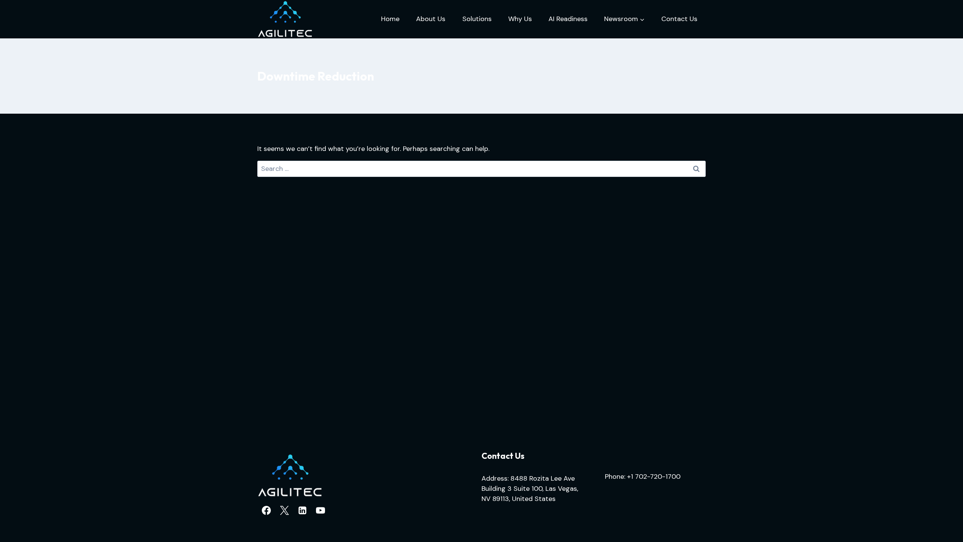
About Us (430, 18)
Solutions (477, 18)
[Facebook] (266, 510)
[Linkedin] (302, 510)
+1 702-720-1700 (653, 476)
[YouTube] (320, 510)
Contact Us (679, 18)
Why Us (520, 18)
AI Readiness (568, 18)
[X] (284, 510)
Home (390, 18)
